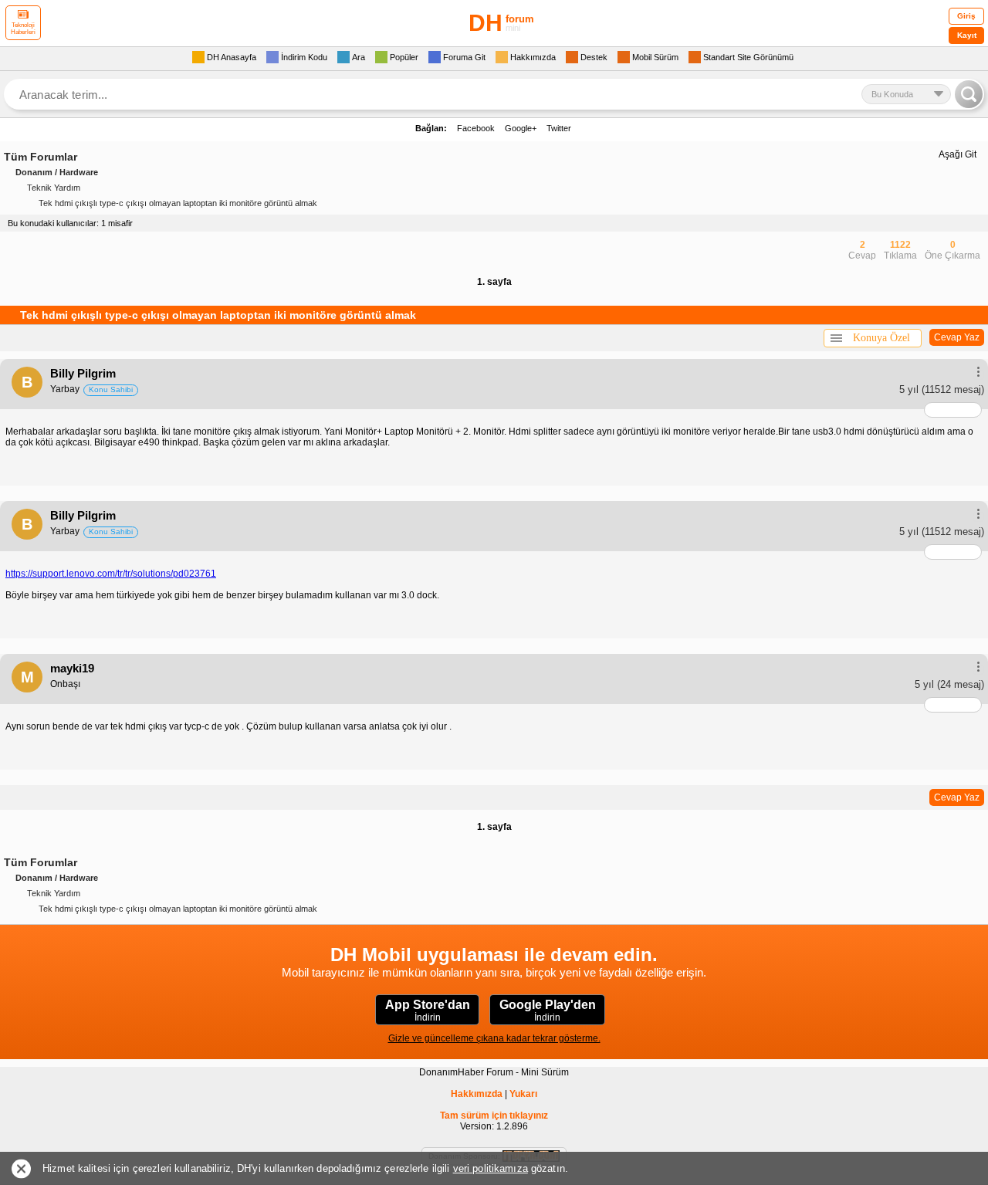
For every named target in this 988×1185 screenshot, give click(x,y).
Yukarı (523, 1094)
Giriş (966, 16)
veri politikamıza (490, 1168)
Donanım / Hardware (56, 172)
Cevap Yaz (957, 337)
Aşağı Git (957, 154)
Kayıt (966, 35)
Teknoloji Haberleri (23, 29)
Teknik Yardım (53, 187)
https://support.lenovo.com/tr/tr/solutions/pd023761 (110, 573)
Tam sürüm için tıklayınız (494, 1115)
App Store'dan (427, 1010)
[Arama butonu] (969, 94)
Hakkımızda (476, 1094)
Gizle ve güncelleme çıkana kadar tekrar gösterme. (494, 1038)
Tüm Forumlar (40, 157)
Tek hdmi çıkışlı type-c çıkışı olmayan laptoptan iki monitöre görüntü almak (178, 203)
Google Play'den (547, 1010)
